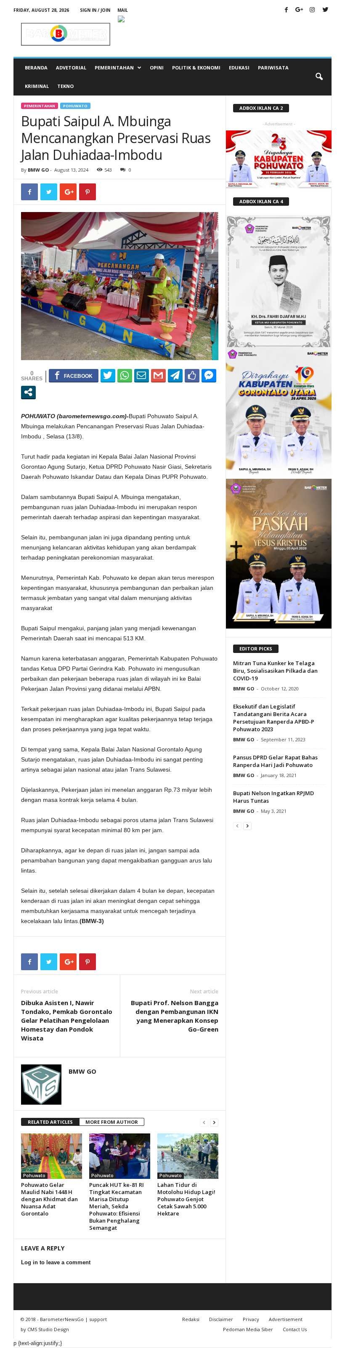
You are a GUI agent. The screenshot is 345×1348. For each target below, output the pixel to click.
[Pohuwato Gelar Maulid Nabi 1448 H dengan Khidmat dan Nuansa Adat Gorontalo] (51, 1156)
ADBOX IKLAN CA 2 (261, 108)
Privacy (251, 1319)
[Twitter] (325, 10)
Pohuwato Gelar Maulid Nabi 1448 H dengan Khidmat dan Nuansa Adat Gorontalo (49, 1199)
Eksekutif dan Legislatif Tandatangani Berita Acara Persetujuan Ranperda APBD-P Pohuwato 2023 (273, 718)
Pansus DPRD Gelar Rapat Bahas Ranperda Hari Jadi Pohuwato (275, 761)
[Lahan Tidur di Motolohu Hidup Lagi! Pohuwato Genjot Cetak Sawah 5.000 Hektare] (187, 1156)
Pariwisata (273, 67)
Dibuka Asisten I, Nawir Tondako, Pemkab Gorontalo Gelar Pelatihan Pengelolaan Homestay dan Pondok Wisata (66, 1020)
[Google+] (299, 10)
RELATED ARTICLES (50, 1122)
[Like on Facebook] (192, 375)
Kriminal (37, 86)
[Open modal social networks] (28, 392)
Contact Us (295, 1329)
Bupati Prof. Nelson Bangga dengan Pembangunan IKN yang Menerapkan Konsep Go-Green (174, 1015)
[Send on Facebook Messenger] (209, 375)
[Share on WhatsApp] (124, 375)
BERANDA (36, 67)
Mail (122, 10)
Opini (157, 67)
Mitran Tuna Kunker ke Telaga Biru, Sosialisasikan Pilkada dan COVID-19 (275, 670)
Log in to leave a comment (55, 1262)
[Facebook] (286, 10)
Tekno (65, 86)
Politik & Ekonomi (196, 67)
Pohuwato (75, 106)
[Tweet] (108, 375)
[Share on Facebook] (73, 375)
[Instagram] (312, 10)
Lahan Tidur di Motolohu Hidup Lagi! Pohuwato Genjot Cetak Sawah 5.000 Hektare (186, 1199)
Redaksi (190, 1319)
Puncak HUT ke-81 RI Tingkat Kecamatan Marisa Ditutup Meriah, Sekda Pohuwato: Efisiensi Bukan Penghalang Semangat (116, 1206)
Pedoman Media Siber (248, 1329)
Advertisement (286, 1319)
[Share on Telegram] (175, 375)
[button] (319, 77)
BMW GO (38, 170)
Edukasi (239, 67)
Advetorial (71, 67)
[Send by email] (141, 375)
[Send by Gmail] (158, 375)
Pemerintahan (114, 67)
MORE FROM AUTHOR (111, 1122)
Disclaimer (221, 1319)
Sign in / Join (95, 10)
